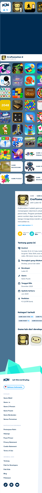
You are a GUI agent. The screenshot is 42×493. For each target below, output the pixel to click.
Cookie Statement (10, 446)
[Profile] (4, 10)
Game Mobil (8, 398)
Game (32, 196)
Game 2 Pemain (9, 406)
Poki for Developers (11, 465)
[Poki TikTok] (6, 485)
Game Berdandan (10, 415)
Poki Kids (7, 469)
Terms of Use (8, 451)
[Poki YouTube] (17, 485)
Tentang (6, 461)
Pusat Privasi (8, 438)
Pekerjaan (7, 478)
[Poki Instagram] (11, 485)
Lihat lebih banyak (24, 225)
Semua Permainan (10, 419)
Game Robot (24, 321)
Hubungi (7, 434)
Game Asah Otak (26, 317)
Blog (5, 473)
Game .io (7, 402)
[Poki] (5, 5)
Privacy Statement (10, 442)
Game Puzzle (8, 411)
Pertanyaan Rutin (10, 429)
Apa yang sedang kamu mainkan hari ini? (7, 10)
